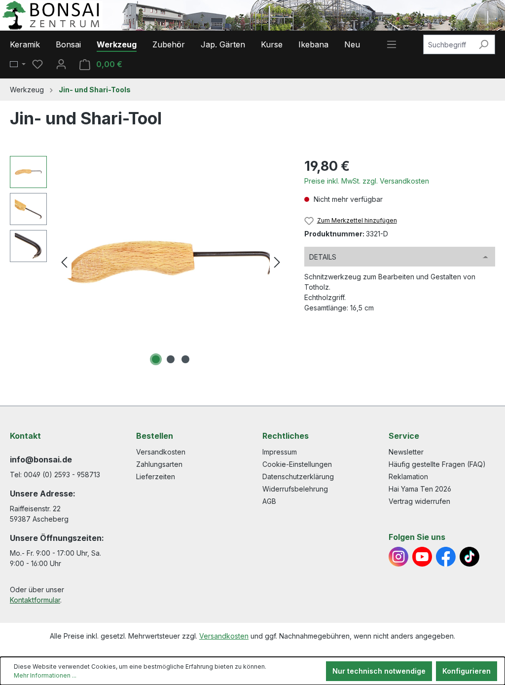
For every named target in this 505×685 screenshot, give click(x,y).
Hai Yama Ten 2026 (420, 489)
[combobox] (447, 44)
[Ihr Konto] (61, 64)
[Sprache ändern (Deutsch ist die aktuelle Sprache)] (18, 64)
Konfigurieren (466, 671)
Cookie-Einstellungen (297, 464)
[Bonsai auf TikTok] (469, 557)
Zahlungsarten (159, 464)
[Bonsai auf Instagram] (398, 557)
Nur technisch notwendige (379, 671)
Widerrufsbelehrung (295, 489)
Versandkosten (160, 452)
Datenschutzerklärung (298, 476)
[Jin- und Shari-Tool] (171, 262)
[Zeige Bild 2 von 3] (171, 359)
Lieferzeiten (155, 476)
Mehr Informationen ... (45, 675)
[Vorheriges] (64, 262)
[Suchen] (483, 44)
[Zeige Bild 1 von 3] (156, 359)
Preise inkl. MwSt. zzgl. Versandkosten (366, 181)
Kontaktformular (35, 600)
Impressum (279, 452)
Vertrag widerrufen (419, 501)
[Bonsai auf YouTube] (422, 557)
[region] (147, 262)
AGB (269, 501)
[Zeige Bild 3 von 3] (185, 359)
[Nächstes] (277, 262)
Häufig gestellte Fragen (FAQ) (437, 464)
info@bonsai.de (41, 459)
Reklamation (408, 476)
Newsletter (406, 452)
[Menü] (391, 44)
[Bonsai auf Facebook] (446, 557)
